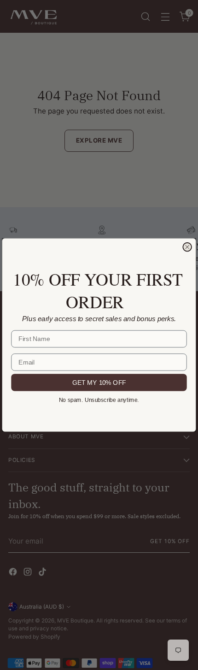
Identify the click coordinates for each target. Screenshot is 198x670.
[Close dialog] (187, 247)
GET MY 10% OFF (99, 382)
